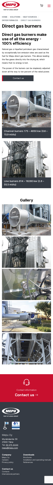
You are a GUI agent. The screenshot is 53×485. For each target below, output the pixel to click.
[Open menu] (49, 6)
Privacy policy (7, 462)
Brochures (27, 457)
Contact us (7, 469)
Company (6, 455)
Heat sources (30, 17)
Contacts (5, 471)
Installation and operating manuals (37, 460)
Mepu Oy (5, 457)
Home (4, 17)
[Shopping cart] (41, 5)
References (28, 462)
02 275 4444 (12, 445)
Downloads (28, 455)
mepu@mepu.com (10, 448)
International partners (10, 474)
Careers (5, 460)
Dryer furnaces (10, 20)
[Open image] (26, 220)
